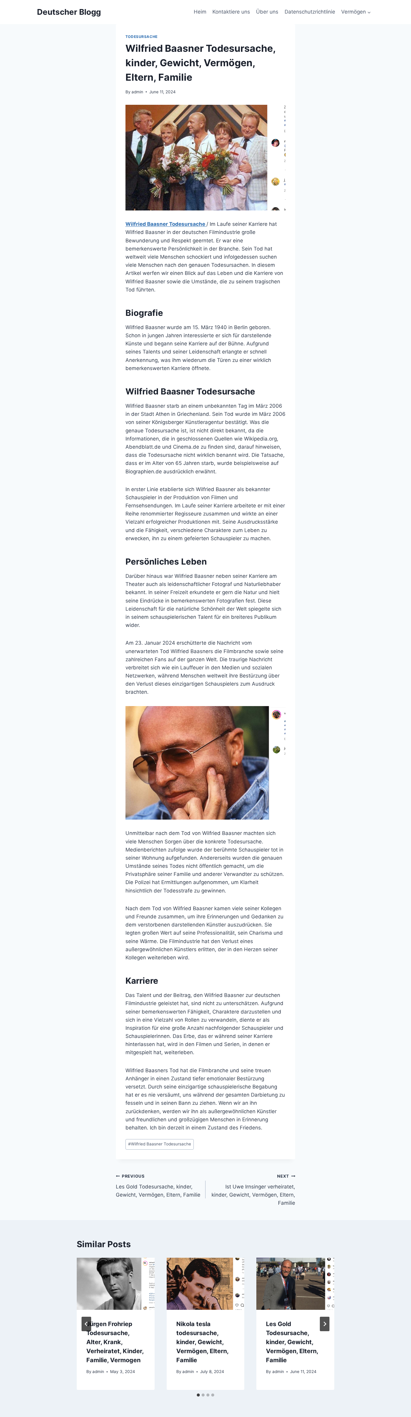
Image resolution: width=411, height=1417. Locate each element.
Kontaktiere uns (231, 12)
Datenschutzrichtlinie (310, 12)
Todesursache (141, 36)
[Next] (324, 1324)
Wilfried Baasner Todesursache (165, 224)
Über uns (267, 12)
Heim (200, 12)
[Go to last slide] (86, 1324)
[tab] (198, 1395)
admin (137, 91)
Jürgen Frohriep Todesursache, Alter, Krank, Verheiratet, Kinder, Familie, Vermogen (115, 1342)
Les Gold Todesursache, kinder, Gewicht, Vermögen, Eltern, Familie (158, 1186)
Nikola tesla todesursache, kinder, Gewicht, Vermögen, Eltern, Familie (202, 1342)
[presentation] (116, 1284)
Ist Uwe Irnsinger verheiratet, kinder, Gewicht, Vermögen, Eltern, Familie (253, 1190)
